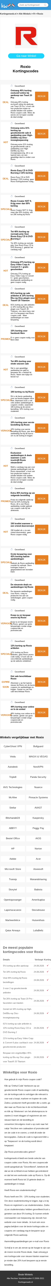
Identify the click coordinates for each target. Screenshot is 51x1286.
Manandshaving (38, 879)
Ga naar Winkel (26, 55)
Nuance (38, 787)
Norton (38, 848)
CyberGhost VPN (13, 746)
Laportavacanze (12, 910)
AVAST (38, 807)
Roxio (40, 14)
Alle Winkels (25, 14)
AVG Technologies (12, 787)
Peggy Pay (38, 828)
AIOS (38, 838)
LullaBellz (38, 930)
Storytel (13, 889)
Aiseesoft (38, 869)
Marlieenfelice (12, 920)
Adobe (12, 859)
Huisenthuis (38, 920)
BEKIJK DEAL (42, 98)
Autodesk (13, 766)
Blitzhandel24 (13, 818)
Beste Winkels (25, 1274)
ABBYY (13, 828)
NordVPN (38, 766)
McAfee (13, 797)
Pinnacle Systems (38, 797)
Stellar (12, 807)
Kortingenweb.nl (8, 14)
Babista (38, 889)
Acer (38, 859)
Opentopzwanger (13, 899)
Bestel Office (13, 838)
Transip (13, 879)
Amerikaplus (38, 899)
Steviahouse (38, 910)
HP (12, 848)
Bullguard (38, 746)
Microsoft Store (13, 869)
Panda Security (38, 777)
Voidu (13, 756)
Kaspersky (38, 818)
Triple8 (12, 777)
